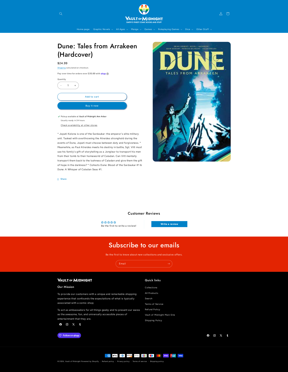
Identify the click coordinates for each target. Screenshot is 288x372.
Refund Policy (152, 309)
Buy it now (92, 105)
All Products (151, 293)
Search (148, 298)
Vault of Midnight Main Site (160, 315)
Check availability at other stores (79, 125)
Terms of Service (154, 304)
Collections (151, 287)
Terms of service (140, 361)
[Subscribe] (168, 263)
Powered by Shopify (90, 361)
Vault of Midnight (73, 361)
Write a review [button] (169, 224)
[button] (60, 13)
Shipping (61, 68)
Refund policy (108, 361)
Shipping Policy (153, 320)
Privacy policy (123, 361)
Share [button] (63, 179)
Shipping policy (157, 361)
